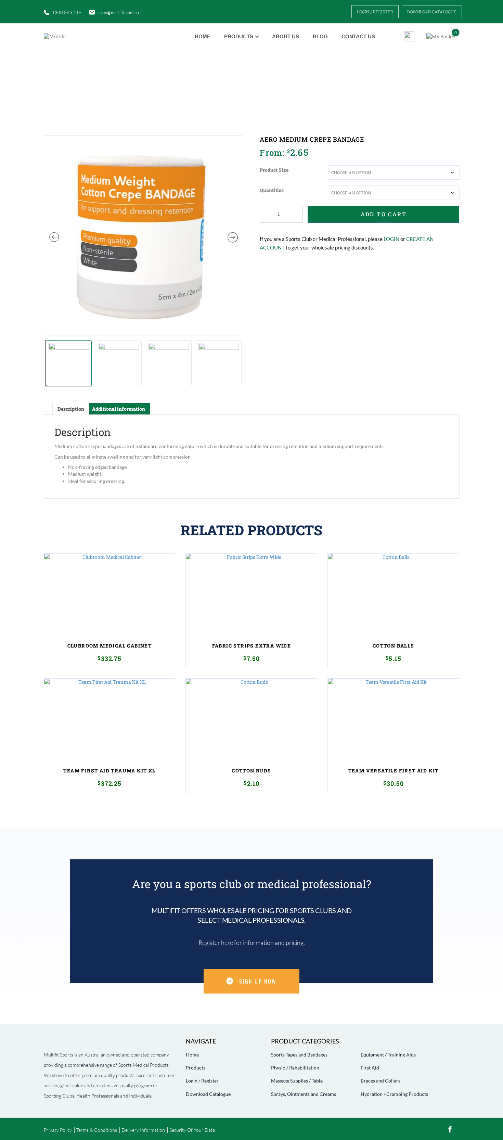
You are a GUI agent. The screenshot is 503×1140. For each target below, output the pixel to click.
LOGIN (391, 239)
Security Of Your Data (192, 1130)
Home (202, 36)
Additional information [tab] (118, 409)
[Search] (406, 36)
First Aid (370, 1068)
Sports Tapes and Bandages (299, 1055)
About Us (285, 36)
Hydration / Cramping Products (394, 1094)
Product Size (274, 170)
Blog (320, 36)
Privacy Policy (58, 1130)
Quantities (272, 190)
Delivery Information (143, 1130)
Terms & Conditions (96, 1130)
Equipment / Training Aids (388, 1055)
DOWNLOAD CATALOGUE (431, 11)
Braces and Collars (380, 1081)
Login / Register (375, 11)
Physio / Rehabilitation (295, 1068)
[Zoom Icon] (144, 235)
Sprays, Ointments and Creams (303, 1094)
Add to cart (384, 214)
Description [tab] (70, 409)
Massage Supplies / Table (297, 1081)
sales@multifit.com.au (118, 12)
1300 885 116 (66, 12)
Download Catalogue (208, 1094)
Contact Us (358, 36)
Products (238, 36)
